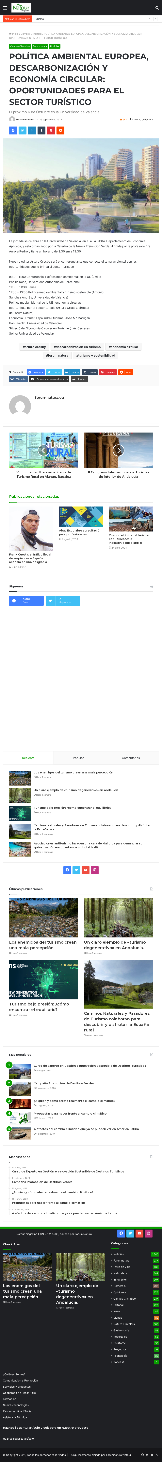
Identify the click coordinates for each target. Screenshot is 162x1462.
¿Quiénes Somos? (14, 1374)
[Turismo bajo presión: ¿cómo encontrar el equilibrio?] (20, 813)
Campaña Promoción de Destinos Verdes (64, 1083)
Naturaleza (120, 1273)
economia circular (124, 347)
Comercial (119, 1285)
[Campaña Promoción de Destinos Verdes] (20, 1089)
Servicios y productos (17, 1386)
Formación (9, 1399)
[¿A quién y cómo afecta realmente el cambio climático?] (20, 1104)
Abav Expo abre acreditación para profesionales (80, 532)
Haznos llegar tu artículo (18, 1438)
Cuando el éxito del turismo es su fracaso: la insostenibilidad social (129, 539)
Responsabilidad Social (17, 1411)
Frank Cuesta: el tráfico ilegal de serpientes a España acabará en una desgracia (30, 558)
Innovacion (120, 1279)
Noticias (54, 46)
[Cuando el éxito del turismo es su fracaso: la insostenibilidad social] (131, 519)
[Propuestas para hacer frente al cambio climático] (20, 1118)
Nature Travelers (124, 1324)
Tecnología (120, 1355)
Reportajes (120, 1336)
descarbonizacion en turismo (78, 347)
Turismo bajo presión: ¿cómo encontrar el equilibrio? (66, 18)
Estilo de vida (121, 1266)
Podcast (118, 1362)
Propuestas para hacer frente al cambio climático (70, 1113)
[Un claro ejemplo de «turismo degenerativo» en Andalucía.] (20, 795)
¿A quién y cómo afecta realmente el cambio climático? (74, 1101)
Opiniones (119, 1292)
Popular (78, 758)
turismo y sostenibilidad (96, 355)
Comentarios (131, 758)
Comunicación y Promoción (20, 1380)
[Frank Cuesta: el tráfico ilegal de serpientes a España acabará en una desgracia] (31, 529)
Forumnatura (40, 46)
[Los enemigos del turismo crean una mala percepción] (20, 778)
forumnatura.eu (25, 119)
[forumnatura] (21, 7)
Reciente (28, 758)
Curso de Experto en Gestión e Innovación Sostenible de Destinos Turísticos (90, 1066)
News (117, 1311)
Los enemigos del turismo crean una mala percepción (73, 772)
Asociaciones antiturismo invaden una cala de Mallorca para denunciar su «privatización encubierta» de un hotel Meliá (88, 845)
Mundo (117, 1317)
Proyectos (119, 1349)
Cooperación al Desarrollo (19, 1392)
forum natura (58, 355)
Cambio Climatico (31, 33)
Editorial (118, 1305)
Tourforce (119, 1343)
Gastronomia (121, 1330)
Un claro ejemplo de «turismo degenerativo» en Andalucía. (76, 790)
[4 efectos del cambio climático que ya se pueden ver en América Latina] (20, 1133)
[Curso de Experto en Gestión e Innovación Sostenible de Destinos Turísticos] (20, 1071)
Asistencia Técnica (15, 1417)
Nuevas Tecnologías (16, 1405)
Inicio (15, 33)
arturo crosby (35, 347)
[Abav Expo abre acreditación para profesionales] (81, 517)
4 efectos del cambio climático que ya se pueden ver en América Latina (86, 1129)
